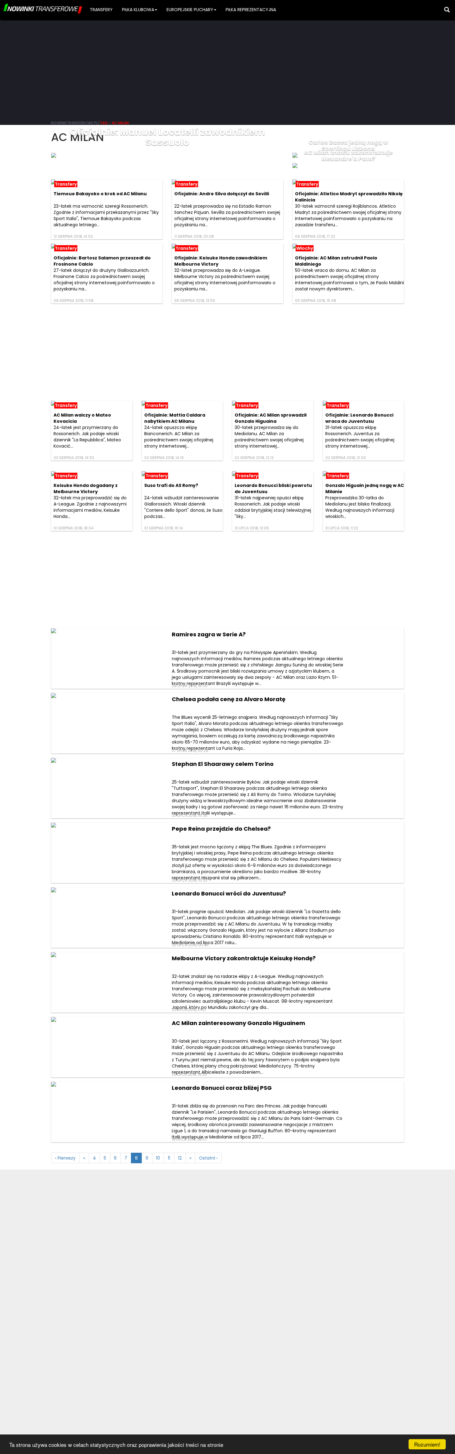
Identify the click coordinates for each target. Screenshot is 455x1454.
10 (158, 1158)
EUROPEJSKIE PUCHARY (190, 10)
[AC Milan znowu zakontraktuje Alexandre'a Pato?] (348, 165)
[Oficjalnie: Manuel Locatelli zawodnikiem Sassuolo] (167, 155)
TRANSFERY (101, 10)
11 (169, 1158)
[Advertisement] (227, 68)
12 (180, 1158)
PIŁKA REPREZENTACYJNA (251, 10)
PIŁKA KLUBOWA (138, 10)
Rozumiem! (427, 1444)
